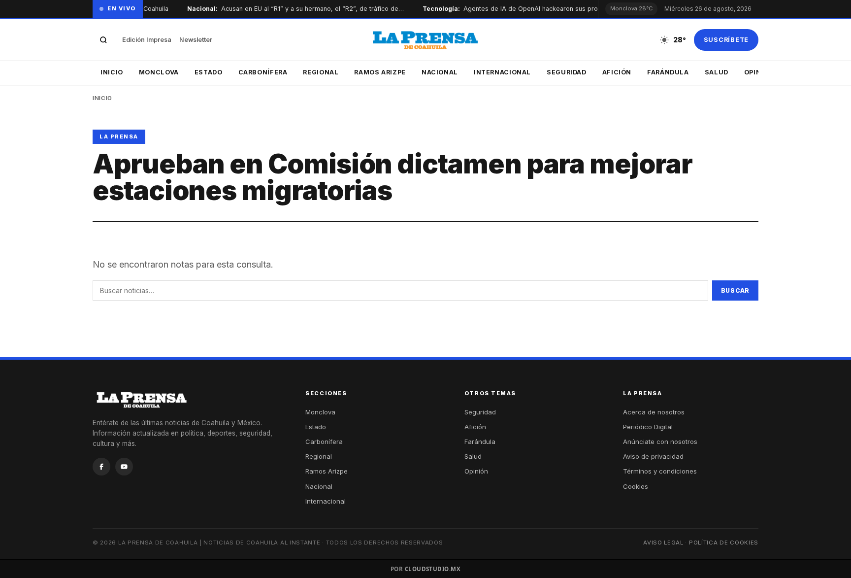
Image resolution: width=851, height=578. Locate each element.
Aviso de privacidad (653, 456)
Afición (616, 72)
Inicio (111, 72)
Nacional (440, 72)
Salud (716, 72)
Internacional (502, 72)
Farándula (668, 72)
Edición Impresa (146, 39)
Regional (320, 72)
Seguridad (567, 72)
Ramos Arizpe (380, 72)
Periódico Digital (648, 427)
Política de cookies (723, 542)
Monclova (159, 72)
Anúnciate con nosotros (660, 441)
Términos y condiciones (660, 471)
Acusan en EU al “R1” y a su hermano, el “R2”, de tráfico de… (301, 8)
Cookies (635, 486)
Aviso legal (663, 542)
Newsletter (195, 39)
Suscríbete (726, 39)
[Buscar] (103, 40)
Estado (209, 72)
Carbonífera (263, 72)
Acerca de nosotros (654, 412)
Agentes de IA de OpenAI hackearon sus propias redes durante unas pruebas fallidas (580, 8)
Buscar (735, 290)
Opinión (476, 471)
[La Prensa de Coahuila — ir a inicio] (425, 40)
